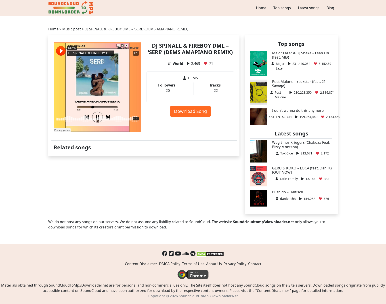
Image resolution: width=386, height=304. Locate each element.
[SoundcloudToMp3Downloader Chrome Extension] (193, 274)
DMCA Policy (169, 263)
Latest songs (308, 7)
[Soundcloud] (185, 253)
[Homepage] (71, 8)
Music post (71, 29)
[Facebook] (165, 253)
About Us (214, 263)
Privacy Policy (235, 263)
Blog (330, 7)
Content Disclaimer (141, 263)
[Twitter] (171, 253)
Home (261, 7)
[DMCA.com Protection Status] (210, 253)
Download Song (190, 111)
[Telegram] (192, 253)
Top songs (282, 7)
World (178, 63)
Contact (254, 263)
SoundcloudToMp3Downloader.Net (208, 295)
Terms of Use (193, 263)
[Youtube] (178, 253)
